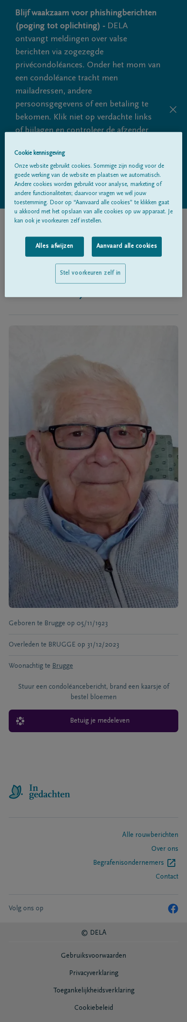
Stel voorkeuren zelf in (90, 273)
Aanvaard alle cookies (127, 246)
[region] (94, 214)
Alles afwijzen (54, 246)
